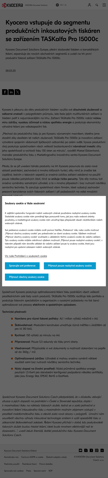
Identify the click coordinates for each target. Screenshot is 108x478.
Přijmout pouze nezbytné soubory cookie (70, 265)
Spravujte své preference (22, 265)
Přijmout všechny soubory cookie (26, 277)
